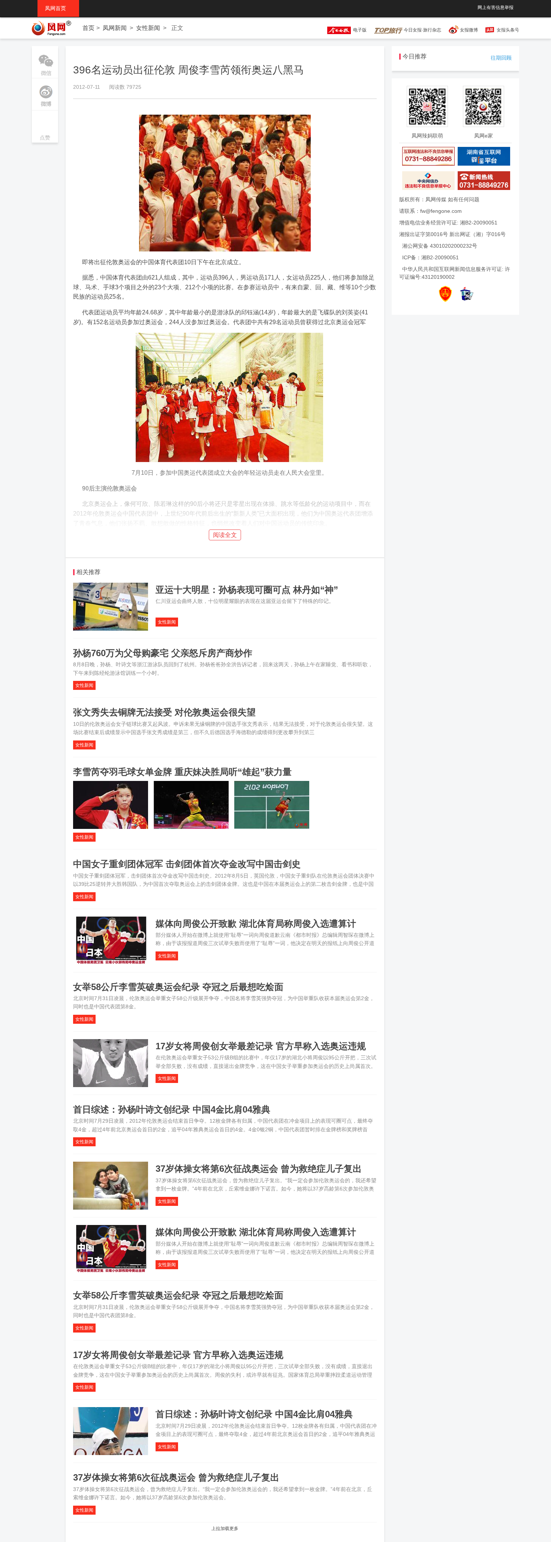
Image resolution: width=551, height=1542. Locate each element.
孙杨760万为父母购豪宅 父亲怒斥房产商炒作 (162, 653)
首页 (88, 28)
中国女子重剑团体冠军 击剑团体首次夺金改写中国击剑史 (187, 864)
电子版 (359, 30)
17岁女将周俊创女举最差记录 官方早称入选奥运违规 (261, 1046)
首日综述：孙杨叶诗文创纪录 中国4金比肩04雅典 (171, 1109)
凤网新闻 (115, 28)
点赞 (45, 127)
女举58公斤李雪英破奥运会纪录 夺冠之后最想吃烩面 (178, 987)
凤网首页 (58, 8)
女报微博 (469, 30)
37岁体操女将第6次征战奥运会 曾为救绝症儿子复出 (259, 1169)
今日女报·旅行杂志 (422, 30)
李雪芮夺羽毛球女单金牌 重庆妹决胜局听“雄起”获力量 (182, 772)
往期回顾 (501, 58)
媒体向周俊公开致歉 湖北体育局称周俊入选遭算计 (256, 923)
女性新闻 (148, 28)
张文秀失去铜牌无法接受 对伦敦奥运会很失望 (164, 712)
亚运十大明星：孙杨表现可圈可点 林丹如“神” (247, 590)
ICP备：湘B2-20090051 (430, 257)
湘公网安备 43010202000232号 (439, 246)
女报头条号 (508, 30)
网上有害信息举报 (496, 7)
